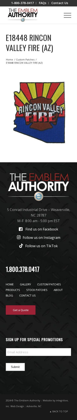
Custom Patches (49, 284)
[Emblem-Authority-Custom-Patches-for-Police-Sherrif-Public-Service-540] (32, 15)
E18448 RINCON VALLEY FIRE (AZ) (29, 42)
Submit (15, 367)
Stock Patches (36, 290)
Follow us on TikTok (41, 246)
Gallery (25, 284)
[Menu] (65, 15)
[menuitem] (22, 3)
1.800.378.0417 (22, 269)
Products (13, 290)
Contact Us (27, 295)
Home (10, 284)
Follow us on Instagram (41, 237)
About (58, 290)
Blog (9, 295)
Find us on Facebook (41, 229)
